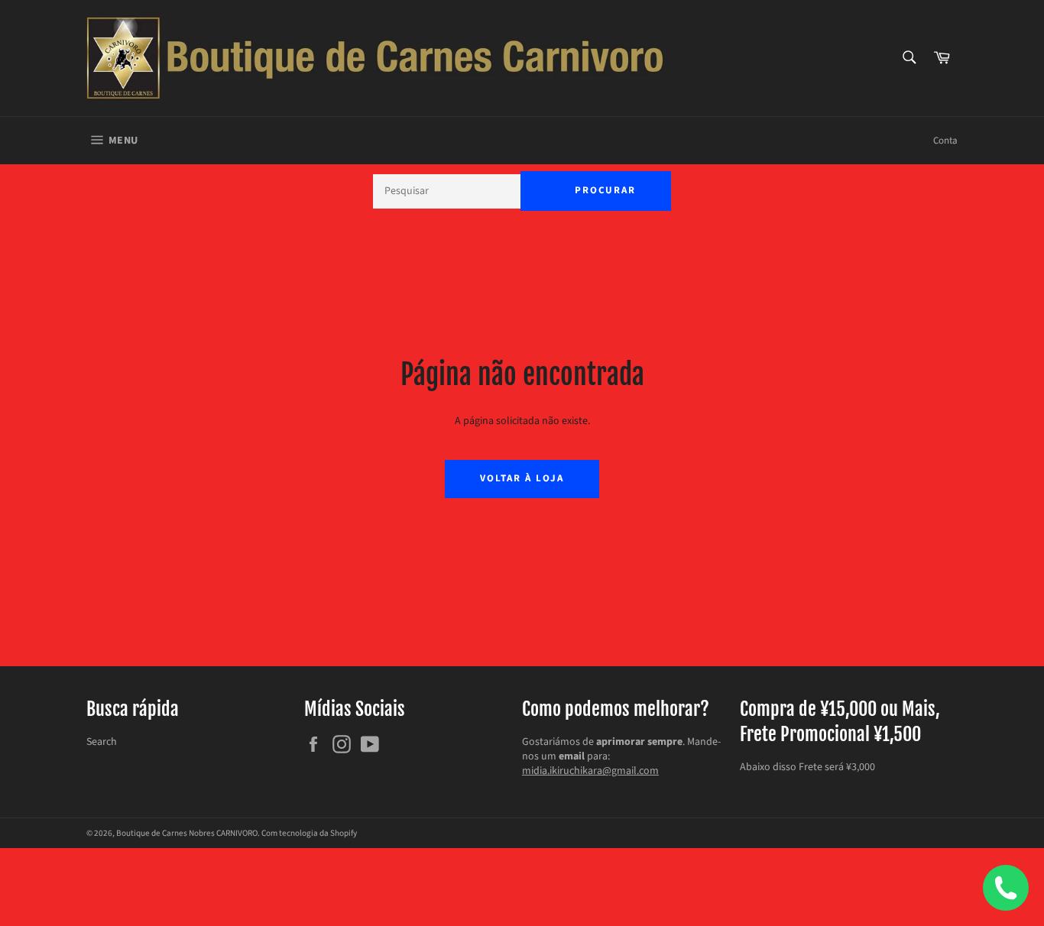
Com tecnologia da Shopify (309, 833)
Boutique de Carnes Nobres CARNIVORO (187, 833)
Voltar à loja (521, 478)
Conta (945, 140)
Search (101, 742)
